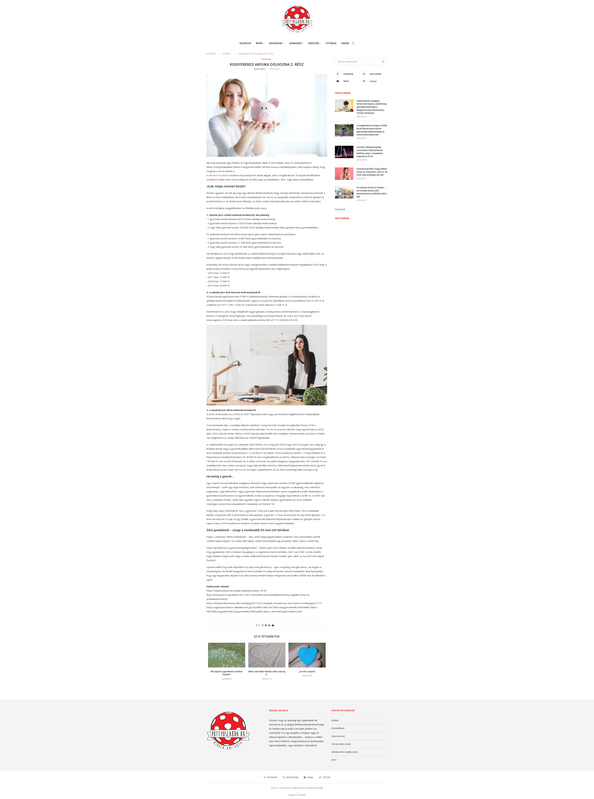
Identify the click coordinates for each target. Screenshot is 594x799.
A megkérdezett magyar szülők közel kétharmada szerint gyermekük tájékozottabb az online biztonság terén (372, 130)
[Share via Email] (273, 625)
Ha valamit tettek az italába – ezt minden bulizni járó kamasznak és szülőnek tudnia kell (372, 192)
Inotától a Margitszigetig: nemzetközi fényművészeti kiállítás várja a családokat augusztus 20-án (370, 152)
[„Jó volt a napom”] (307, 655)
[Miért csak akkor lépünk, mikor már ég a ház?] (266, 655)
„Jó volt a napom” (307, 671)
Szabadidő (295, 43)
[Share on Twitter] (266, 625)
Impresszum (338, 736)
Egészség (313, 43)
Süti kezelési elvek (341, 743)
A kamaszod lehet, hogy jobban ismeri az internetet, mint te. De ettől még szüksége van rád (372, 172)
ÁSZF (334, 759)
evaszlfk (319, 788)
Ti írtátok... (227, 53)
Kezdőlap (245, 43)
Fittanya (331, 43)
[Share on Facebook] (262, 625)
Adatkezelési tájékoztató (344, 751)
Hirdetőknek (337, 728)
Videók (345, 43)
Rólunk (334, 720)
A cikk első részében (217, 175)
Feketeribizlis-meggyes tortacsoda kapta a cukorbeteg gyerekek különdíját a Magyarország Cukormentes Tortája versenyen (372, 107)
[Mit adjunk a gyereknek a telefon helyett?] (226, 655)
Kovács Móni (259, 69)
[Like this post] (259, 625)
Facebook (340, 209)
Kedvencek (275, 43)
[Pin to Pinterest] (269, 625)
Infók (259, 43)
